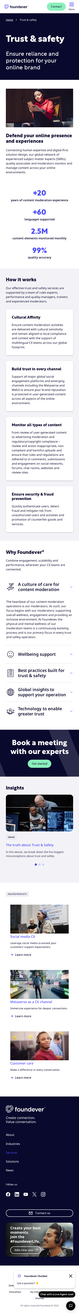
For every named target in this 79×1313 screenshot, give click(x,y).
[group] (39, 826)
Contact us (42, 1213)
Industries (13, 1144)
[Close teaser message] (71, 1276)
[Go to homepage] (16, 6)
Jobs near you (24, 1250)
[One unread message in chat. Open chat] (70, 1305)
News (10, 1170)
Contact (56, 6)
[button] (39, 586)
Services (11, 1153)
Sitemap (39, 1298)
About (10, 1135)
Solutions (12, 1161)
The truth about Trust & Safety (29, 844)
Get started (39, 763)
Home (9, 20)
